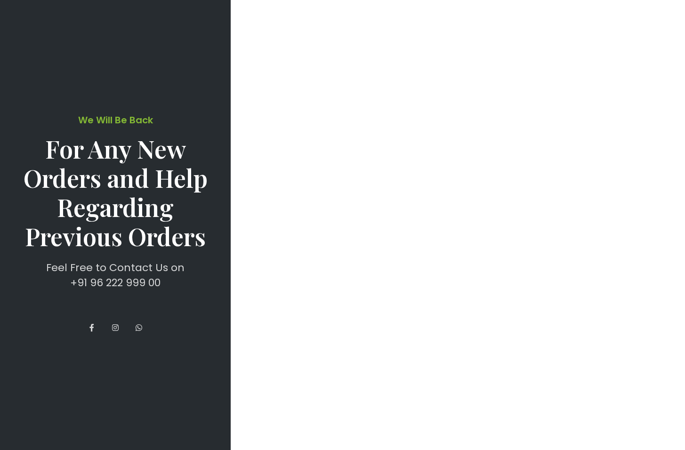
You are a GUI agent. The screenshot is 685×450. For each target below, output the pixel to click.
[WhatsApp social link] (138, 328)
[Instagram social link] (115, 328)
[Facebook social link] (91, 328)
